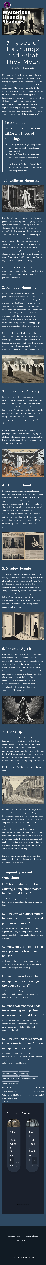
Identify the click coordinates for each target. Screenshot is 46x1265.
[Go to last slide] (11, 1160)
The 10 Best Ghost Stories (13, 1143)
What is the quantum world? (36, 1091)
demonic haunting (10, 1073)
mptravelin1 (14, 1162)
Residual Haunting (10, 1083)
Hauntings (24, 1073)
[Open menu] (43, 21)
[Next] (34, 1160)
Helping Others (31, 1235)
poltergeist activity (29, 1078)
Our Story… (23, 1240)
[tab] (18, 1204)
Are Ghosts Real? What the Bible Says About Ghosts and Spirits (11, 1094)
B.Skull (17, 68)
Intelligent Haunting (11, 1078)
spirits (5, 413)
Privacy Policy (14, 1235)
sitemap (25, 858)
